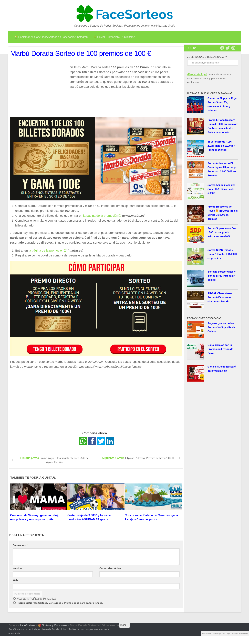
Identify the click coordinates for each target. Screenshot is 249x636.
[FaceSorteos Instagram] (233, 48)
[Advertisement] (38, 88)
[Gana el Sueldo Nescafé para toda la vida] (195, 374)
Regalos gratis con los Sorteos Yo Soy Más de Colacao (221, 327)
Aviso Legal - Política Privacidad (234, 633)
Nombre (18, 568)
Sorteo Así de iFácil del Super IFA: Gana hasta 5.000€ (221, 189)
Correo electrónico (110, 568)
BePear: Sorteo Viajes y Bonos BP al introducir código (221, 275)
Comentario (20, 545)
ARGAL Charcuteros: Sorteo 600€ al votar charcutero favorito (220, 297)
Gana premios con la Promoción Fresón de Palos (220, 348)
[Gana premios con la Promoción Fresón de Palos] (195, 352)
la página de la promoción (100, 215)
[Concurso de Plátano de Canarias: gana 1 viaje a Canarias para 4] (153, 496)
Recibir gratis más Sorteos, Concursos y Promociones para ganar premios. (59, 602)
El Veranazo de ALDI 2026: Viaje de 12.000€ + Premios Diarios (221, 145)
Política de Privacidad (43, 598)
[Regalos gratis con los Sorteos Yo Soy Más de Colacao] (195, 330)
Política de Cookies (210, 633)
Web (15, 580)
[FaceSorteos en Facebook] (222, 48)
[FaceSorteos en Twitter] (228, 48)
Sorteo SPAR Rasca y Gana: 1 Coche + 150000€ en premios (222, 254)
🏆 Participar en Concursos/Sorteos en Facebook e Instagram (51, 37)
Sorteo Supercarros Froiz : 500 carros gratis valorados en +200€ (223, 232)
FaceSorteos (27, 625)
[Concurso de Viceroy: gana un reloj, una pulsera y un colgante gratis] (38, 496)
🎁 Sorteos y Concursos (52, 625)
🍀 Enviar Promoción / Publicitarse (114, 37)
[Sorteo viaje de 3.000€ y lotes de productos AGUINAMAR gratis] (95, 496)
